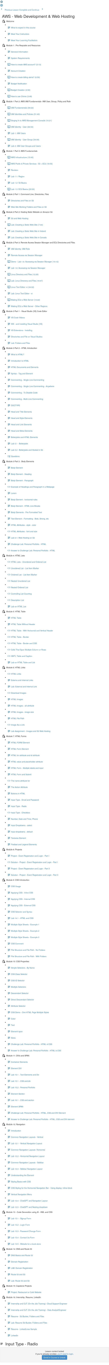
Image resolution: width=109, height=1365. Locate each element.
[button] (1, 2)
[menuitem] (1, 6)
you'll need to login (65, 1354)
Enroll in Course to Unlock (54, 1357)
